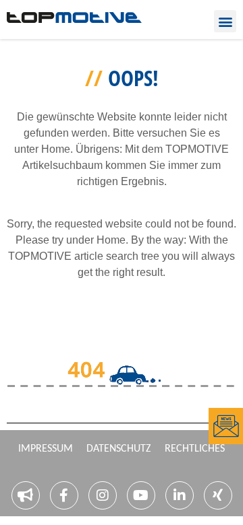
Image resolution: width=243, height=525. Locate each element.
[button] (225, 21)
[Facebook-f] (64, 495)
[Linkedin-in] (179, 495)
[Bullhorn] (25, 495)
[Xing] (218, 495)
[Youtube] (141, 495)
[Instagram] (102, 495)
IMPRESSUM (45, 449)
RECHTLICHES (195, 449)
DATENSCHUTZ (118, 449)
